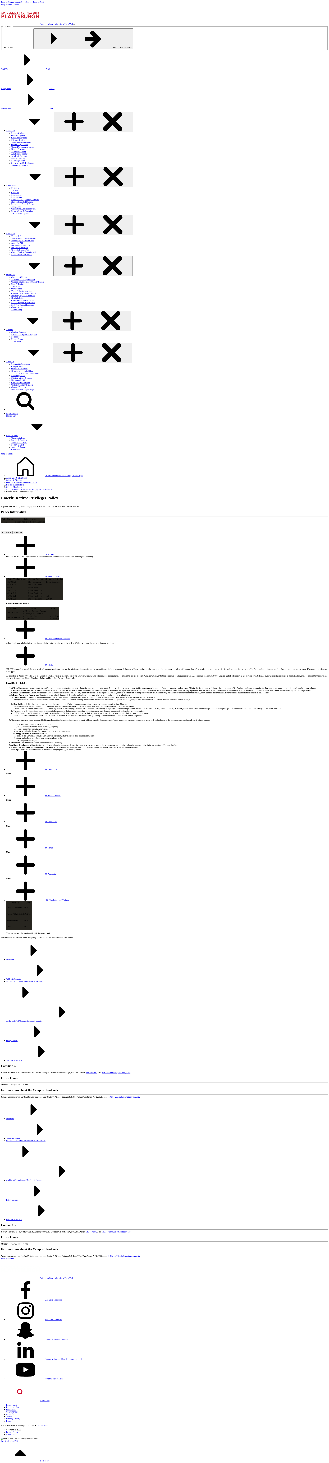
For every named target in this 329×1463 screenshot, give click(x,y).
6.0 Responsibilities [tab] (53, 795)
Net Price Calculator (19, 248)
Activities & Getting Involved (23, 279)
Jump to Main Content (23, 2)
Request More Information (22, 211)
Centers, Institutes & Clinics (22, 371)
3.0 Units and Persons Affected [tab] (57, 639)
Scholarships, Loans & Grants (23, 238)
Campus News (17, 366)
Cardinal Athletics (18, 332)
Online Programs (18, 135)
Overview (10, 959)
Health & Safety (17, 298)
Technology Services (19, 165)
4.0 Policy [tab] (49, 665)
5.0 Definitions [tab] (51, 769)
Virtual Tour (16, 286)
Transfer (14, 190)
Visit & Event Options (20, 213)
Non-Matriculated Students (22, 202)
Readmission (16, 197)
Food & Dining (17, 284)
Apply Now (16, 206)
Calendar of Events (19, 277)
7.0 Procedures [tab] (51, 822)
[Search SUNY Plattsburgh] (25, 409)
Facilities (15, 337)
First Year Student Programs (22, 305)
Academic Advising (19, 156)
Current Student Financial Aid (23, 252)
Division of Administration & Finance (21, 482)
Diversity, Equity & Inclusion (23, 296)
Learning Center (18, 161)
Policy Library (12, 1041)
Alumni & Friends (18, 447)
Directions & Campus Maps (22, 389)
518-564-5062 (91, 1072)
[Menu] (74, 24)
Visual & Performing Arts (21, 291)
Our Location (16, 289)
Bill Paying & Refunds (20, 245)
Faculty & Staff (17, 445)
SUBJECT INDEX (14, 1060)
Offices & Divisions (19, 369)
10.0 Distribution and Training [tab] (57, 900)
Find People (11, 1409)
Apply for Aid (17, 243)
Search (6, 47)
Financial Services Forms (21, 254)
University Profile (18, 380)
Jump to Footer (39, 2)
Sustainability (16, 309)
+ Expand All (7, 532)
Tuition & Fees (17, 236)
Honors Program (18, 149)
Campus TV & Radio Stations (23, 293)
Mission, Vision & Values (21, 378)
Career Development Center (22, 147)
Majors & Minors (18, 133)
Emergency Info (12, 1407)
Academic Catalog (18, 151)
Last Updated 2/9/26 (9, 1441)
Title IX (9, 1416)
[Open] (93, 122)
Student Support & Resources (23, 302)
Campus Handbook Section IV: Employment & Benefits (29, 489)
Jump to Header (7, 2)
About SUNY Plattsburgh (16, 478)
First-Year (15, 188)
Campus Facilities (18, 387)
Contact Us (10, 1434)
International (16, 195)
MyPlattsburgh (12, 413)
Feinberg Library (18, 158)
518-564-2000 (42, 1425)
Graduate (15, 193)
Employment (11, 1405)
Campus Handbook (14, 487)
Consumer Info (12, 1412)
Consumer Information (20, 382)
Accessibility (11, 1414)
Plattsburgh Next (18, 376)
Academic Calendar (19, 154)
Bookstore (10, 1421)
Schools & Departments (21, 142)
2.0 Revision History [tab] (53, 576)
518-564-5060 (107, 1072)
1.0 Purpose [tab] (49, 554)
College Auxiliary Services (22, 385)
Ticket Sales (16, 341)
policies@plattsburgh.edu (129, 1097)
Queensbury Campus (19, 145)
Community (16, 449)
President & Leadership (20, 364)
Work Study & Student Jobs (22, 241)
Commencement (18, 307)
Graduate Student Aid (20, 250)
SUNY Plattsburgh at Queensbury (25, 373)
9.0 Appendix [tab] (50, 874)
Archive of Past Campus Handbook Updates (24, 1021)
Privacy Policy (12, 1432)
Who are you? (12, 435)
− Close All (18, 532)
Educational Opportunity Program (25, 199)
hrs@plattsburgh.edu (121, 1072)
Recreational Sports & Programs (24, 334)
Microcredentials (18, 140)
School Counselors (19, 442)
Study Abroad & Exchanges (22, 163)
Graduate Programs (19, 138)
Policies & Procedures (15, 485)
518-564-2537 (113, 1097)
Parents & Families (19, 440)
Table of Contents (13, 979)
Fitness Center (17, 339)
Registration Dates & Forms (22, 204)
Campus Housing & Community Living (27, 282)
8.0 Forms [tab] (49, 848)
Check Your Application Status (23, 209)
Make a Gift (11, 416)
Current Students (18, 438)
